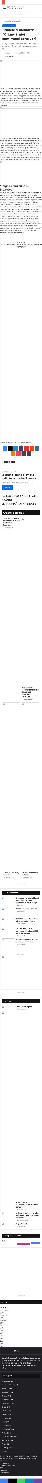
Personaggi (6, 1429)
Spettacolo (5, 1440)
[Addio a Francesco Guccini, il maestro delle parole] (8, 942)
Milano (37, 1360)
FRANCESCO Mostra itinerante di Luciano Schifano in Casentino (11, 521)
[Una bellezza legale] (3, 1007)
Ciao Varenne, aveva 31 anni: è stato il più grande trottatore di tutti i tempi (27, 900)
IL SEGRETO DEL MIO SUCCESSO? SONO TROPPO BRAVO (27, 1204)
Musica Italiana (19, 1363)
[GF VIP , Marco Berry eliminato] (11, 786)
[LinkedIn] (15, 448)
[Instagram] (36, 1475)
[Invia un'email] (11, 53)
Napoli (29, 1363)
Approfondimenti (8, 1385)
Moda (4, 1422)
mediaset (30, 1360)
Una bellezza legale (24, 1007)
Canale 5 (5, 1358)
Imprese (4, 1414)
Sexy (4, 1368)
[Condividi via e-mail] (24, 453)
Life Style (5, 1418)
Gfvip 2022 (16, 442)
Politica (4, 1433)
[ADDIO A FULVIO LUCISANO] (8, 912)
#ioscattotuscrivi (7, 1381)
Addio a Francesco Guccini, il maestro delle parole (28, 940)
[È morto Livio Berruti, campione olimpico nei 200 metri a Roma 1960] (8, 932)
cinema (13, 1358)
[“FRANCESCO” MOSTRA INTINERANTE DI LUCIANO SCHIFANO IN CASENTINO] (30, 602)
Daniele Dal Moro (6, 442)
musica (10, 1363)
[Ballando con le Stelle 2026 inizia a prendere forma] (8, 922)
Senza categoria (14, 21)
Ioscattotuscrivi (14, 1360)
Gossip (4, 1411)
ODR (1, 1468)
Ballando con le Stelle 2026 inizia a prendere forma (27, 920)
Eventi (4, 1407)
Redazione (7, 53)
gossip (4, 1360)
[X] (10, 448)
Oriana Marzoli (26, 442)
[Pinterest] (26, 448)
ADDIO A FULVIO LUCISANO (26, 909)
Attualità (5, 1392)
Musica (4, 1425)
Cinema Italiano (22, 1358)
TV (3, 1451)
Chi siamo (3, 1461)
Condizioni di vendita (7, 1465)
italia (23, 1360)
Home (5, 21)
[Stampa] (29, 453)
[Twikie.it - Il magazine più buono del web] (16, 7)
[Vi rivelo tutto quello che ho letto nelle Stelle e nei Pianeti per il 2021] (3, 1213)
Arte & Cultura (7, 1388)
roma (27, 1365)
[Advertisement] (21, 343)
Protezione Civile (18, 1365)
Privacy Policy (4, 1463)
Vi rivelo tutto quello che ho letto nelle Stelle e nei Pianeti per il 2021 (28, 1215)
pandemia (6, 1365)
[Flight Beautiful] (3, 1224)
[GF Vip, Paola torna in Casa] (30, 786)
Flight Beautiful (22, 1224)
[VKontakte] (37, 448)
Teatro (4, 1444)
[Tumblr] (21, 448)
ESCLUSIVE (6, 1403)
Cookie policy (4, 1472)
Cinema (4, 1396)
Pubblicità (3, 1470)
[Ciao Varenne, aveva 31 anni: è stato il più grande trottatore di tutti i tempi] (8, 901)
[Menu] (4, 8)
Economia (5, 1400)
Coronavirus (35, 1358)
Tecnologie (5, 1448)
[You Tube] (37, 1475)
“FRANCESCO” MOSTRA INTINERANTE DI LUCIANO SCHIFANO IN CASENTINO (30, 692)
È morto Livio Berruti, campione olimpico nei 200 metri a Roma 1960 (27, 931)
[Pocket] (18, 453)
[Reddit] (32, 448)
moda (4, 1363)
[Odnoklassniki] (13, 453)
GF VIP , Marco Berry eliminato (11, 874)
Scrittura (34, 1365)
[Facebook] (5, 448)
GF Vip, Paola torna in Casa (30, 874)
